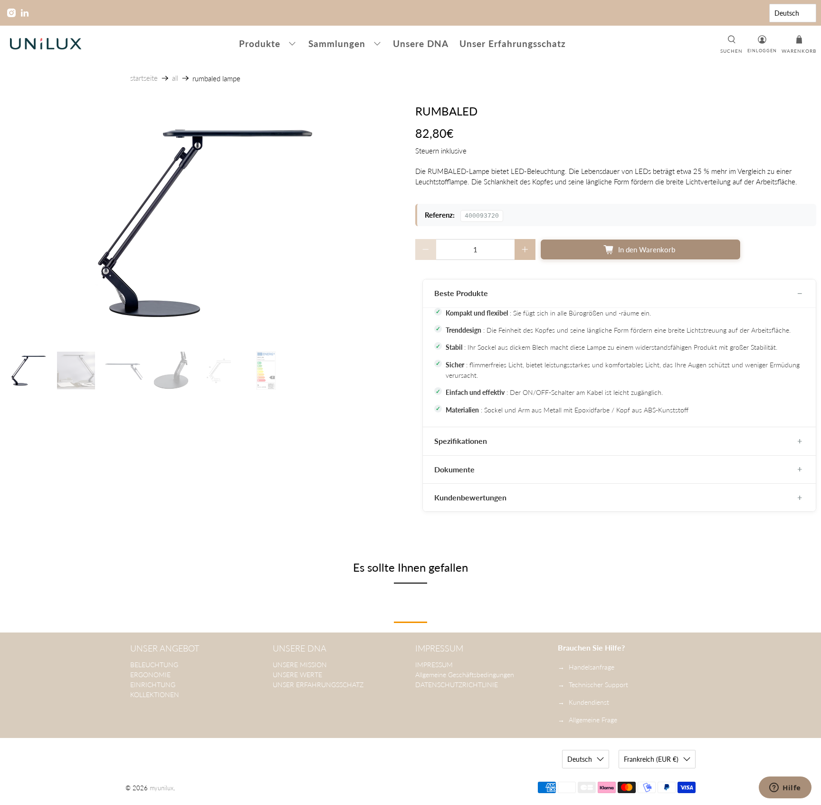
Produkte (259, 43)
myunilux (161, 788)
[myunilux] (45, 43)
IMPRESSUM (434, 665)
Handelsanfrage (591, 667)
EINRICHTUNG (152, 684)
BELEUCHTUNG (154, 665)
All (175, 78)
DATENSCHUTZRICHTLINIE (456, 684)
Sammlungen (336, 43)
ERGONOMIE (150, 675)
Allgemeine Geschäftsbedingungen (464, 675)
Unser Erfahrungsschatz (512, 43)
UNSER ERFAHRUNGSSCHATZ (318, 684)
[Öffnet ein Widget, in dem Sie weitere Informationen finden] (785, 788)
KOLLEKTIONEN (154, 694)
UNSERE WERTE (297, 675)
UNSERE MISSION (300, 665)
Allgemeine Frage (593, 720)
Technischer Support (598, 684)
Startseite (144, 78)
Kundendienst (589, 702)
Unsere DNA (421, 43)
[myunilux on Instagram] (11, 13)
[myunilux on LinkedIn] (24, 13)
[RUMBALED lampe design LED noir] (205, 223)
